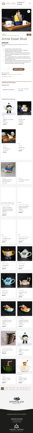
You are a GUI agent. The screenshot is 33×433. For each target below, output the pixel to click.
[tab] (16, 83)
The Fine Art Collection (13, 35)
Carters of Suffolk (20, 3)
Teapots (4, 35)
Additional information (9, 82)
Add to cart (18, 69)
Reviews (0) (5, 85)
